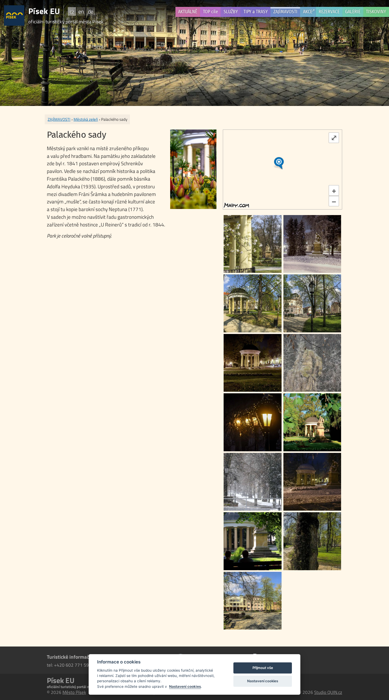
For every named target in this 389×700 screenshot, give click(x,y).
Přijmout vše (262, 668)
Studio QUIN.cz (328, 692)
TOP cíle (210, 12)
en (81, 11)
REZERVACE (329, 12)
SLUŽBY (231, 12)
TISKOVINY (376, 12)
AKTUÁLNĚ (187, 12)
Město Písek (74, 692)
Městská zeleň (86, 119)
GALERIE (352, 12)
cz (72, 11)
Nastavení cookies (185, 686)
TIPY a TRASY (255, 12)
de (90, 11)
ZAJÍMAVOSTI (285, 12)
